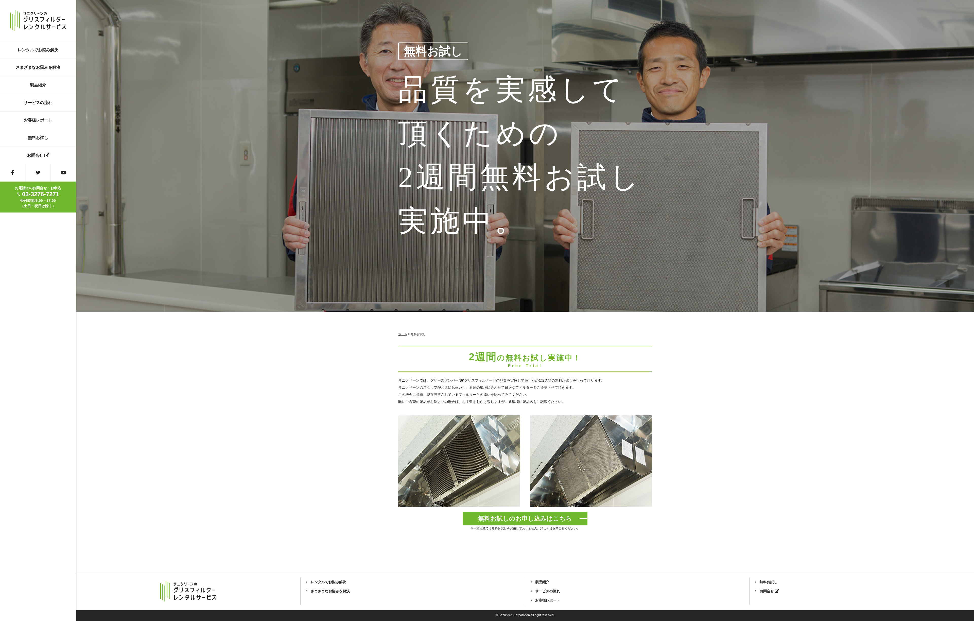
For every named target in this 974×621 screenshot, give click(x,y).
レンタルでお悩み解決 (38, 50)
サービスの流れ (38, 102)
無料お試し (38, 137)
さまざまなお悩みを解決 (38, 67)
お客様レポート (38, 120)
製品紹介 (38, 85)
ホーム (402, 334)
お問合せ (35, 155)
